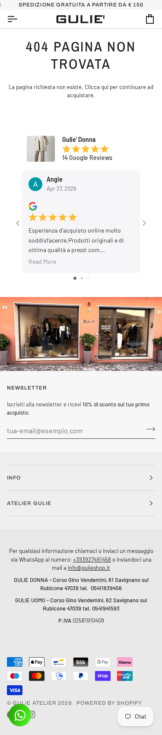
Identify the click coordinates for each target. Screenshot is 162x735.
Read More (42, 261)
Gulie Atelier (35, 703)
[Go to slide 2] (82, 278)
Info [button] (14, 478)
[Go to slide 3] (88, 278)
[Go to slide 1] (74, 278)
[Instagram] (31, 715)
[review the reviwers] (33, 206)
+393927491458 (92, 559)
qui (104, 86)
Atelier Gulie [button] (29, 503)
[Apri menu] (20, 19)
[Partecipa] (148, 429)
